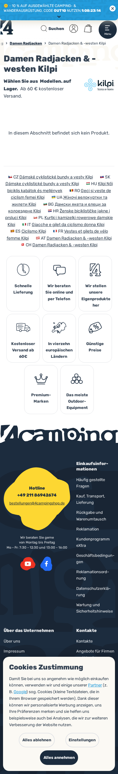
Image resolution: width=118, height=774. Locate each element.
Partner (95, 685)
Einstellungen (82, 740)
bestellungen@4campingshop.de (37, 503)
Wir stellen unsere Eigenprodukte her (95, 295)
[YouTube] (27, 563)
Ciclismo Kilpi (33, 231)
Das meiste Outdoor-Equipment (77, 401)
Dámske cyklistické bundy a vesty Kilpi (42, 183)
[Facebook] (46, 563)
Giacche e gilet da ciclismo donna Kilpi (68, 224)
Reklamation (87, 529)
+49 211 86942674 (37, 495)
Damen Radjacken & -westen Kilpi (79, 238)
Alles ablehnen (36, 740)
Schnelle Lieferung (23, 289)
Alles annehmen (59, 757)
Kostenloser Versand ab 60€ (23, 350)
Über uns (12, 641)
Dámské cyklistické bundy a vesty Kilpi (56, 177)
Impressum (14, 651)
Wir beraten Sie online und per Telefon (59, 292)
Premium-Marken (41, 398)
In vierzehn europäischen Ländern (59, 350)
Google (20, 691)
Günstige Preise (95, 346)
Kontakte (84, 641)
